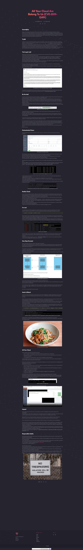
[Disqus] (41, 497)
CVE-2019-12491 (41, 442)
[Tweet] (42, 24)
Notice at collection (36, 548)
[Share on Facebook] (45, 24)
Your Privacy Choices (44, 548)
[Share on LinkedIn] (40, 24)
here (35, 443)
